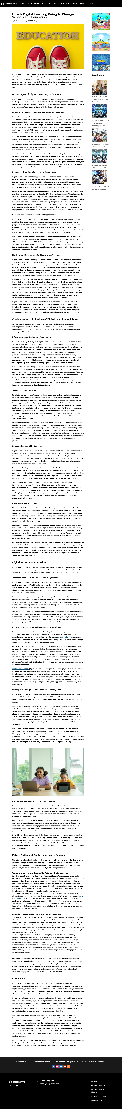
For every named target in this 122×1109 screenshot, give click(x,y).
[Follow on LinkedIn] (61, 1066)
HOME (22, 4)
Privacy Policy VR (98, 1085)
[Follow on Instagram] (57, 1066)
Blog (35, 21)
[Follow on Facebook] (53, 1066)
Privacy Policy (96, 1081)
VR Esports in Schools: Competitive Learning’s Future (101, 123)
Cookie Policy (96, 1100)
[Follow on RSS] (68, 1066)
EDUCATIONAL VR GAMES (36, 4)
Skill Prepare (18, 21)
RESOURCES (65, 4)
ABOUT (75, 4)
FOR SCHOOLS (54, 4)
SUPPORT (90, 4)
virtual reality (63, 637)
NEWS (82, 4)
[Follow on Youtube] (64, 1066)
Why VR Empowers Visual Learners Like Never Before (100, 99)
